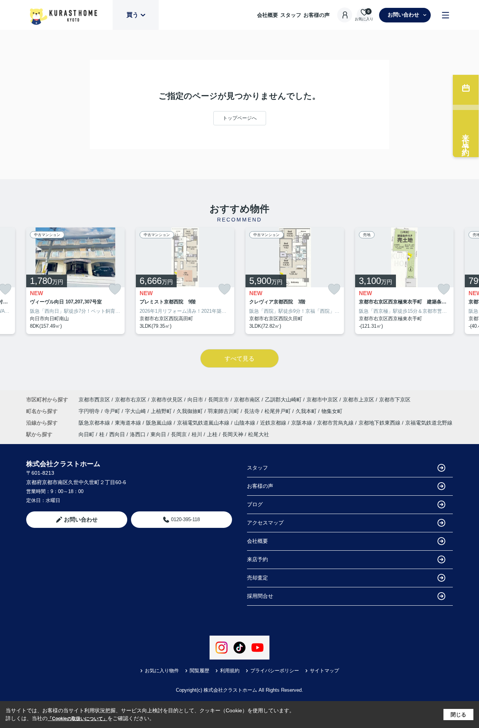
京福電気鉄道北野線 (428, 423)
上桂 (212, 434)
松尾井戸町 (278, 411)
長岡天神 (232, 434)
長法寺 (252, 411)
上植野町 (162, 411)
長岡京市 (218, 400)
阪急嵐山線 (160, 423)
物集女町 (331, 411)
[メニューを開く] (445, 15)
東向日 (158, 434)
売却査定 (257, 578)
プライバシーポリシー (274, 670)
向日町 (86, 434)
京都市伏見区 (167, 400)
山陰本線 (245, 423)
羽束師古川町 (224, 411)
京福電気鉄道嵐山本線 (204, 423)
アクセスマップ (265, 523)
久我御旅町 (190, 411)
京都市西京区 (94, 400)
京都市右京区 (130, 400)
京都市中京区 (322, 400)
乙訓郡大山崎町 (283, 400)
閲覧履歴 (199, 670)
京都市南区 (247, 400)
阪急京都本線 (95, 423)
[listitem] (75, 280)
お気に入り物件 (162, 670)
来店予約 (257, 559)
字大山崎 (136, 411)
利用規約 (230, 670)
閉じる (458, 715)
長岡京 (179, 434)
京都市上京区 (358, 400)
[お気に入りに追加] (115, 289)
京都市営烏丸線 (336, 423)
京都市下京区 (395, 400)
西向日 (117, 434)
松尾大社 (258, 434)
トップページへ (240, 118)
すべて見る (239, 358)
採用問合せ (260, 596)
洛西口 (138, 434)
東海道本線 (129, 423)
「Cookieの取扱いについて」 (77, 718)
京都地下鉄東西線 (380, 423)
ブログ (255, 504)
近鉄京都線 (274, 423)
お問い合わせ (403, 15)
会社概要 (267, 15)
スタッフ (290, 15)
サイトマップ (324, 670)
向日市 (195, 400)
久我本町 (307, 411)
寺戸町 (113, 411)
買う (132, 15)
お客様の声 (316, 15)
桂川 (197, 434)
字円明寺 (90, 411)
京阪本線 (302, 423)
